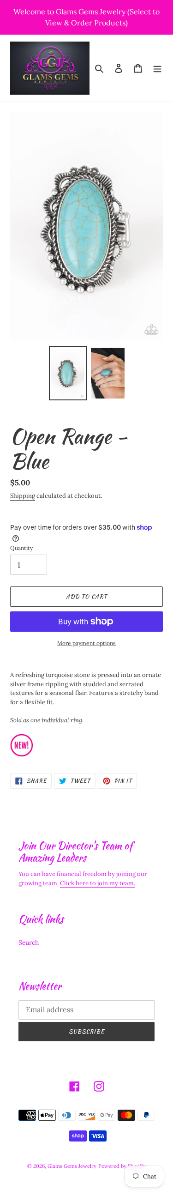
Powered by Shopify (122, 1166)
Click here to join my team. (97, 883)
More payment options (86, 643)
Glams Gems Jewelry (72, 1166)
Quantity (21, 547)
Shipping (22, 496)
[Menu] (157, 68)
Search (28, 942)
